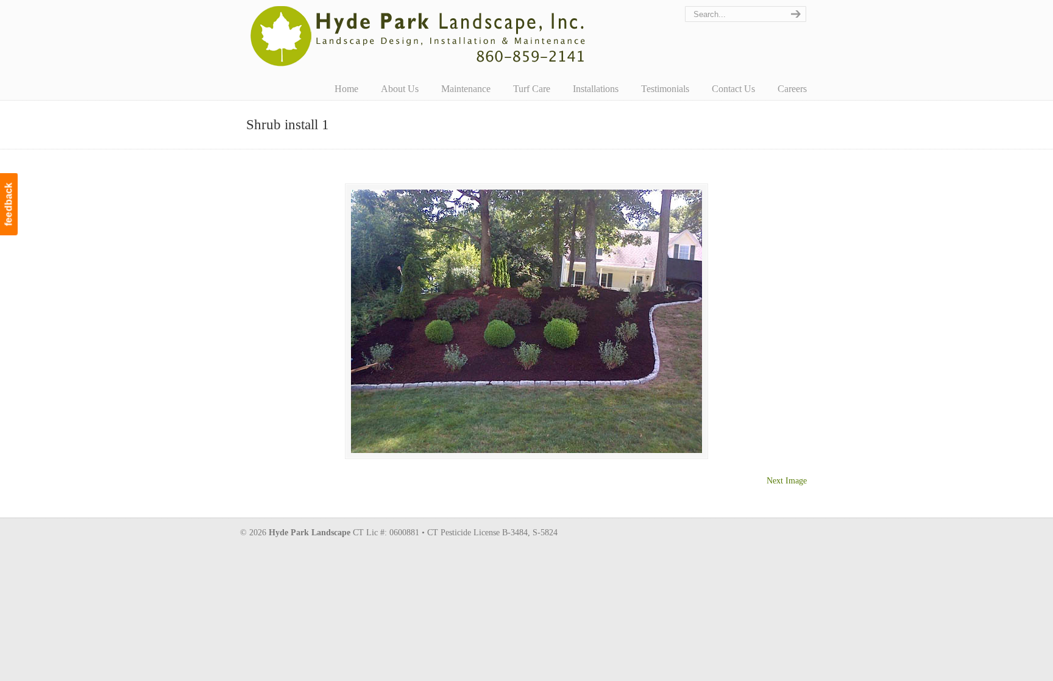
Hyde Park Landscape (418, 36)
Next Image (787, 480)
